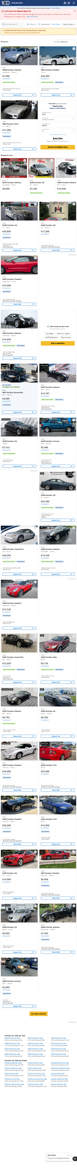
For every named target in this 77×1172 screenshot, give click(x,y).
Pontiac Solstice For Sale (13, 1068)
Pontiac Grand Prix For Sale (14, 1084)
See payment (6, 79)
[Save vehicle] (35, 48)
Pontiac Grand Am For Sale (37, 1079)
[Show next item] (33, 373)
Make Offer (56, 250)
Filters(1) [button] (33, 24)
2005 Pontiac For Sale (35, 1038)
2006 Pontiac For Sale (12, 1054)
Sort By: (57, 42)
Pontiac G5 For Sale (58, 1073)
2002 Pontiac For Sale (35, 1049)
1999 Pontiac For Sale (58, 1038)
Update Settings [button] (64, 141)
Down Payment (46, 123)
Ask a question (58, 343)
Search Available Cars (58, 147)
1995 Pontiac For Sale (58, 1049)
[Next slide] (73, 177)
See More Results (38, 1014)
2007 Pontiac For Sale (12, 1049)
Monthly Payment (46, 112)
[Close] (68, 1155)
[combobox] (13, 24)
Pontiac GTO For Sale (12, 1079)
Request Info (17, 95)
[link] (59, 82)
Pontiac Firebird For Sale (13, 1063)
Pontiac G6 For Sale (11, 1073)
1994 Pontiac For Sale (58, 1054)
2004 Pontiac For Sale (35, 1043)
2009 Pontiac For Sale (12, 1038)
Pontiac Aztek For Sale (58, 1084)
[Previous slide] (3, 177)
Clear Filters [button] (56, 24)
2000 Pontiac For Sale (35, 1054)
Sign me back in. (32, 17)
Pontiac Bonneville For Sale (60, 1068)
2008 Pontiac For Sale (12, 1043)
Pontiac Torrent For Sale (36, 1073)
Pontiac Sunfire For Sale (59, 1079)
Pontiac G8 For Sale (34, 1068)
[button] (65, 3)
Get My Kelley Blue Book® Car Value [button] (58, 134)
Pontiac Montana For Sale (60, 1063)
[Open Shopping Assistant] (74, 1159)
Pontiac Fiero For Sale (35, 1084)
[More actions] (34, 94)
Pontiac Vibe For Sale (35, 1063)
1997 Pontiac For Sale (58, 1043)
